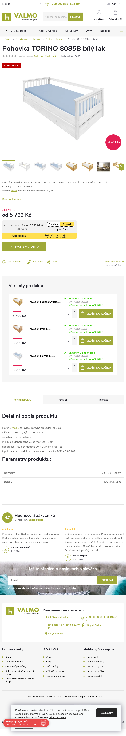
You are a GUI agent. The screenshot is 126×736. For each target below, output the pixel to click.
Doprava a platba (14, 661)
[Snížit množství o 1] (74, 316)
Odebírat (107, 580)
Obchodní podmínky (15, 666)
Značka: (113, 261)
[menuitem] (18, 31)
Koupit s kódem (61, 229)
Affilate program (95, 666)
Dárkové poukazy (95, 661)
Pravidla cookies (35, 696)
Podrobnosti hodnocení (45, 56)
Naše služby (52, 666)
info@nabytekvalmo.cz (60, 617)
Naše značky (93, 657)
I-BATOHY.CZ (95, 696)
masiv (14, 190)
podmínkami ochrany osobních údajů (58, 588)
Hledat (75, 17)
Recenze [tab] (63, 400)
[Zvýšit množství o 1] (74, 311)
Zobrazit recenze (37, 519)
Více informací (57, 717)
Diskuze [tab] (103, 400)
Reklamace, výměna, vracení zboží (19, 673)
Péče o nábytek (94, 676)
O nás (49, 657)
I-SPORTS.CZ (54, 696)
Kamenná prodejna (55, 676)
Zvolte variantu (27, 247)
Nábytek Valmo (94, 625)
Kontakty (6, 3)
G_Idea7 (67, 224)
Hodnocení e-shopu (74, 696)
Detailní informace (11, 199)
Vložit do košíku (98, 313)
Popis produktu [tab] (22, 400)
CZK (114, 3)
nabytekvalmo (55, 633)
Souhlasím (107, 713)
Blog (48, 661)
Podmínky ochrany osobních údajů (19, 680)
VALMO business (55, 671)
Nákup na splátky (95, 671)
